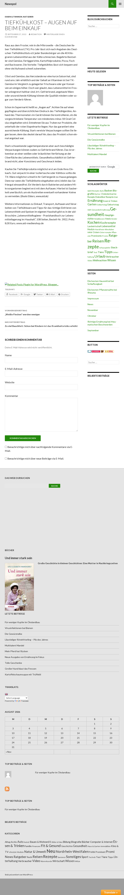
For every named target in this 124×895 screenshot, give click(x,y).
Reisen (98, 241)
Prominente (96, 236)
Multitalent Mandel (97, 154)
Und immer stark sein (18, 558)
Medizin (91, 229)
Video (90, 260)
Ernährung (95, 200)
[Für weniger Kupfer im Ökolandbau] (95, 97)
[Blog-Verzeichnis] (94, 351)
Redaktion (36, 34)
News (90, 304)
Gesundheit (102, 211)
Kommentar (11, 395)
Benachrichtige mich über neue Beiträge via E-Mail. (35, 458)
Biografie (76, 841)
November (93, 310)
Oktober (92, 315)
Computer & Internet (101, 841)
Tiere (101, 252)
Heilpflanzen (99, 219)
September (93, 330)
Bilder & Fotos (57, 842)
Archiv (14, 842)
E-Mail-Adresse (13, 368)
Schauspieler (104, 248)
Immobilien (106, 846)
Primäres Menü (120, 4)
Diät (116, 197)
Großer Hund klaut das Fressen (20, 668)
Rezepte (50, 856)
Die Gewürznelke (96, 139)
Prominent (100, 852)
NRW (90, 232)
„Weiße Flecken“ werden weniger (22, 312)
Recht (29, 857)
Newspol (10, 4)
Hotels (108, 219)
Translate (25, 701)
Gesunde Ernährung (101, 210)
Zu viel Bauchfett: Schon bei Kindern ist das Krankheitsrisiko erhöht (41, 324)
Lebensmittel (108, 226)
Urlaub (99, 256)
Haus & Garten (94, 846)
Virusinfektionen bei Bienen (102, 133)
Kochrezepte (108, 222)
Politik (92, 852)
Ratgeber (28, 16)
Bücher (97, 194)
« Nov (8, 751)
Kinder (114, 219)
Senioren (62, 857)
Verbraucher (112, 256)
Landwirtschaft (94, 226)
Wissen (111, 260)
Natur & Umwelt (35, 851)
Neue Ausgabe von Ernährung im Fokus (24, 657)
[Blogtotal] (107, 351)
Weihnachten (100, 260)
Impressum (93, 298)
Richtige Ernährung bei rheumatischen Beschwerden (102, 323)
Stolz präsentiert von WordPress (19, 874)
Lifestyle (12, 852)
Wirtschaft (58, 860)
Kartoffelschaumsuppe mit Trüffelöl (23, 674)
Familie (28, 846)
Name (8, 355)
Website (9, 382)
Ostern (96, 232)
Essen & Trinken (13, 16)
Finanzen (36, 846)
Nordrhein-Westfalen (104, 229)
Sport (85, 857)
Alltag (7, 842)
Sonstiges (73, 857)
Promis (105, 236)
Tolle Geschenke (13, 662)
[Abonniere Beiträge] (7, 788)
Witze (77, 861)
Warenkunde (46, 861)
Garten (92, 204)
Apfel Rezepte (93, 191)
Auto (102, 191)
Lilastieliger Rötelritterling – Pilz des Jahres (102, 147)
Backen (108, 190)
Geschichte (66, 846)
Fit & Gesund (51, 846)
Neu (50, 851)
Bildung (67, 842)
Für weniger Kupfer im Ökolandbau (99, 126)
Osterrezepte (105, 232)
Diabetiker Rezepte (104, 197)
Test (95, 252)
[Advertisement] (41, 251)
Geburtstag (102, 204)
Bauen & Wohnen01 (40, 841)
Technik (92, 857)
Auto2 (26, 842)
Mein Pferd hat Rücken (16, 651)
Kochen (94, 222)
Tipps (108, 252)
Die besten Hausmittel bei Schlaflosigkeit (101, 282)
